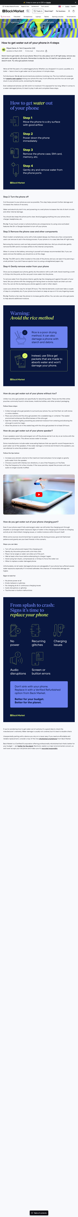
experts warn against (14, 78)
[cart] (74, 11)
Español (73, 6)
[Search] (27, 11)
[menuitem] (28, 16)
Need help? (49, 11)
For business (60, 11)
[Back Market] (13, 11)
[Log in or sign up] (69, 11)
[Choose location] (61, 6)
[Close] (56, 1198)
